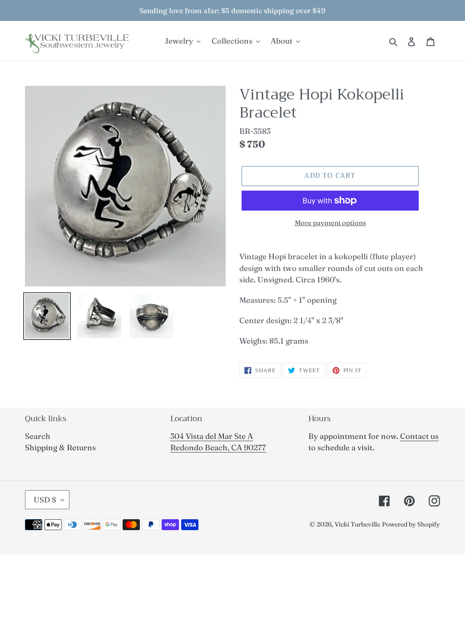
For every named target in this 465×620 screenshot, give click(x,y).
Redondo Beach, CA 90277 (218, 447)
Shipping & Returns (60, 447)
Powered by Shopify (411, 524)
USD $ (45, 499)
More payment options (330, 222)
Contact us (419, 436)
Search (37, 436)
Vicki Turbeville (357, 524)
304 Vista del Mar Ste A (211, 436)
